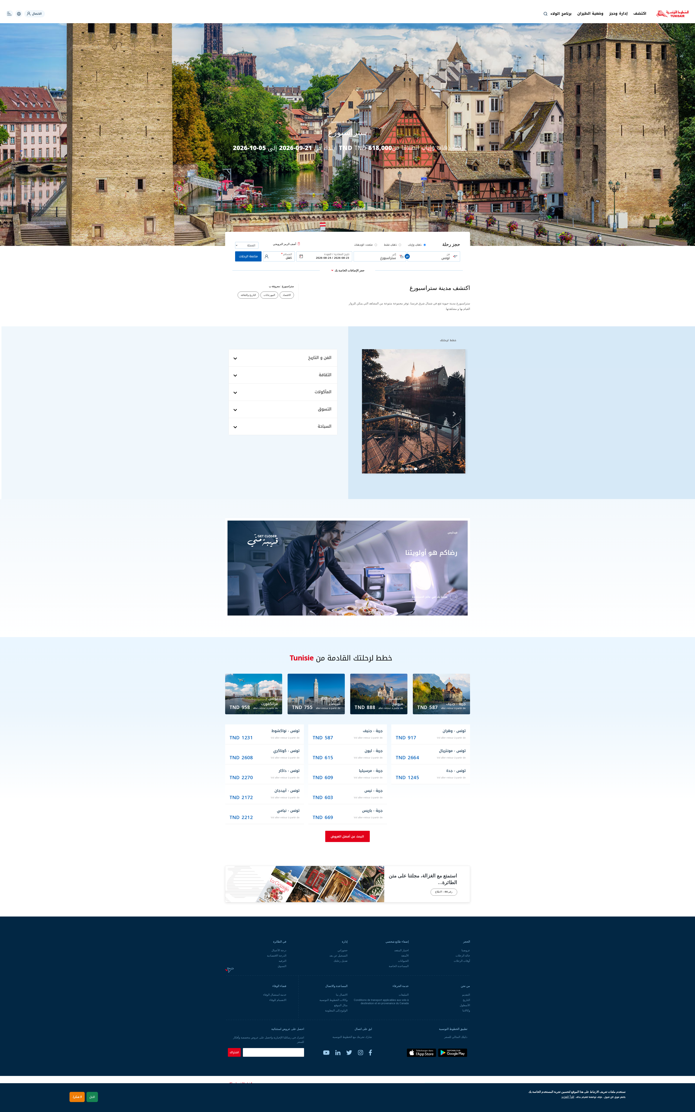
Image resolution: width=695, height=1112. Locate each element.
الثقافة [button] (325, 375)
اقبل (92, 1097)
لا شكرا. (77, 1096)
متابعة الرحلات (248, 256)
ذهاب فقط (390, 244)
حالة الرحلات (463, 955)
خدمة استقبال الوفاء (274, 994)
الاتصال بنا (342, 994)
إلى (394, 254)
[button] (366, 412)
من (448, 254)
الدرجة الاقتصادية (276, 955)
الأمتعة (405, 955)
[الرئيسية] (672, 16)
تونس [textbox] (445, 258)
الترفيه (282, 961)
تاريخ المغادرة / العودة (336, 254)
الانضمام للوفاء (277, 1000)
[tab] (283, 357)
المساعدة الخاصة (399, 966)
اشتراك (234, 1052)
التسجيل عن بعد (338, 955)
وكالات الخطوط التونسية (333, 1000)
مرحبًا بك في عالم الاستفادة (430, 597)
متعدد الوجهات (363, 244)
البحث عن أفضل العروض (347, 836)
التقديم (466, 994)
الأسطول (465, 1005)
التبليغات (404, 994)
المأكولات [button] (323, 392)
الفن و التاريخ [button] (319, 358)
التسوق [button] (324, 409)
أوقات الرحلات (462, 961)
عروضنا (466, 950)
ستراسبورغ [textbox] (388, 258)
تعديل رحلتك (341, 961)
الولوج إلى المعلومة (336, 1010)
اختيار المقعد (401, 950)
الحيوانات (403, 961)
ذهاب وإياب (415, 244)
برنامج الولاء (561, 13)
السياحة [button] (324, 426)
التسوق (282, 966)
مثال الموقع (341, 1005)
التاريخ (466, 1000)
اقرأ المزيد (567, 1097)
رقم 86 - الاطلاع (443, 892)
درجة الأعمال (278, 950)
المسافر (287, 254)
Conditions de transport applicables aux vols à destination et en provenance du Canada (381, 1001)
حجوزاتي (343, 950)
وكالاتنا (466, 1010)
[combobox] (434, 256)
